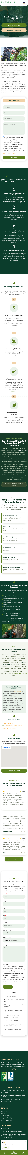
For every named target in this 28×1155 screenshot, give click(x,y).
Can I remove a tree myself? (12, 1020)
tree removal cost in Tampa (19, 673)
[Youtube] (18, 1069)
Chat (23, 1153)
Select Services (7, 930)
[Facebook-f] (10, 1069)
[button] (24, 3)
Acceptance (6, 964)
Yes (6, 1147)
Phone (4, 901)
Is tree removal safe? (10, 996)
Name (4, 894)
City (4, 915)
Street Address (6, 923)
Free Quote (14, 1153)
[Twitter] (13, 1069)
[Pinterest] (15, 1069)
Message (5, 945)
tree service (17, 691)
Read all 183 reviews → (14, 859)
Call (5, 1153)
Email (4, 908)
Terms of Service (13, 153)
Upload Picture (7, 937)
